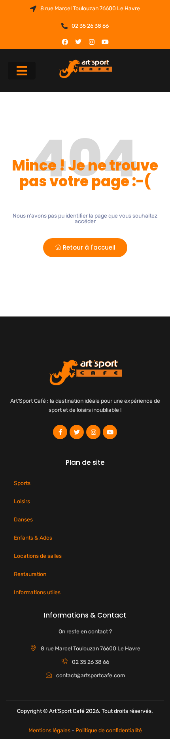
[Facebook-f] (60, 432)
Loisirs (22, 501)
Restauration (30, 574)
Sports (22, 483)
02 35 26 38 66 (90, 26)
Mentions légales (49, 730)
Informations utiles (37, 592)
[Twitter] (78, 42)
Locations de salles (38, 556)
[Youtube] (105, 42)
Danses (23, 519)
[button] (22, 71)
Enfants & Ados (33, 537)
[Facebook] (65, 42)
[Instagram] (92, 42)
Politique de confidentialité (109, 730)
